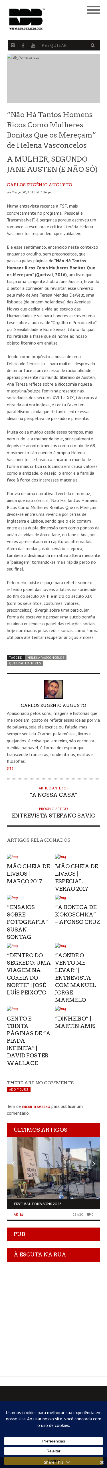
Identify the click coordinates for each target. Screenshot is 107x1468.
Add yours (18, 1089)
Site (10, 768)
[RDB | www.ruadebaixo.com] (42, 19)
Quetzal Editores (25, 663)
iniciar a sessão (36, 1106)
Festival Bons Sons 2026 (38, 1204)
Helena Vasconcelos (46, 658)
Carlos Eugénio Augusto (39, 184)
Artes (19, 1214)
